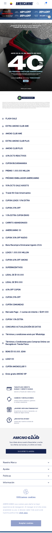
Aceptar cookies (26, 523)
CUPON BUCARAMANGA (16, 163)
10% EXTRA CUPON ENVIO (17, 215)
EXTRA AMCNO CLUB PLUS (17, 141)
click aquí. (23, 513)
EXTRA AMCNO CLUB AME (17, 126)
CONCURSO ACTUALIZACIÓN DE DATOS (23, 327)
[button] (5, 3)
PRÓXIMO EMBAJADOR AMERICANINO (22, 178)
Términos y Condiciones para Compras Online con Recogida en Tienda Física (28, 343)
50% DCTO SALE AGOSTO (17, 186)
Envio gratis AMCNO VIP (16, 374)
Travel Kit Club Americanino (18, 193)
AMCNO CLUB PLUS (14, 148)
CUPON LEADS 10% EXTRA (18, 201)
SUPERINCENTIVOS (14, 267)
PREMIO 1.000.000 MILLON (18, 171)
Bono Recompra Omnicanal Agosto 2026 (24, 245)
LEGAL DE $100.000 (15, 275)
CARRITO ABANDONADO (16, 223)
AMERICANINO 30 (13, 230)
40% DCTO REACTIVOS (16, 156)
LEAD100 (10, 359)
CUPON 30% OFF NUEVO (16, 238)
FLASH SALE (11, 119)
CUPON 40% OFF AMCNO (17, 260)
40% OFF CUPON (13, 290)
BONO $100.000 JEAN (16, 352)
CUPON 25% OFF (13, 208)
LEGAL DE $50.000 (14, 282)
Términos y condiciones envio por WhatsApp (25, 334)
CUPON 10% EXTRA (14, 319)
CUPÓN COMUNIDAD (15, 305)
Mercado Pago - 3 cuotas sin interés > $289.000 (27, 312)
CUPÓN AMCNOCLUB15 (16, 367)
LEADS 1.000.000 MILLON (17, 253)
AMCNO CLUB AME (14, 134)
